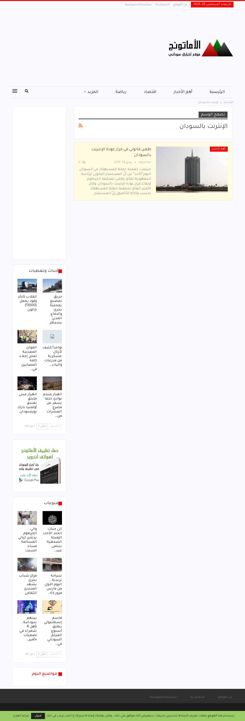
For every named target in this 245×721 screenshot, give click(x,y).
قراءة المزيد (21, 716)
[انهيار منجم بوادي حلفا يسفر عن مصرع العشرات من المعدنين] (52, 383)
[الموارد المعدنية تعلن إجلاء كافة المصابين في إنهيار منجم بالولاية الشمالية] (27, 337)
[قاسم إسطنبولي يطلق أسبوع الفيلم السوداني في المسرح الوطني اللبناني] (52, 607)
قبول (38, 716)
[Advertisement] (85, 47)
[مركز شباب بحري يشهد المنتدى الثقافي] (27, 565)
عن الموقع (180, 4)
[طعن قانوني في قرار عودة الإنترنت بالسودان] (192, 170)
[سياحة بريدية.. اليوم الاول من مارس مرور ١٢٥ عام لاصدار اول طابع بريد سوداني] (52, 565)
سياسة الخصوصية (138, 4)
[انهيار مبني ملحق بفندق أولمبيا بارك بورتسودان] (27, 383)
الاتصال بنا (162, 4)
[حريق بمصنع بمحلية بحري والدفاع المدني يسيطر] (52, 285)
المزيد (92, 92)
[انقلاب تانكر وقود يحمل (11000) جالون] (27, 285)
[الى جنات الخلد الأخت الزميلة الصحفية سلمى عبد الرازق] (52, 518)
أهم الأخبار (183, 92)
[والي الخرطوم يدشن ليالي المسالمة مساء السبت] (27, 518)
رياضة (121, 92)
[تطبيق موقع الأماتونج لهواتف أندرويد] (39, 466)
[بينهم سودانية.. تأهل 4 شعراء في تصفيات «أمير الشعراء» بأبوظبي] (27, 607)
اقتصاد (150, 92)
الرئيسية (217, 92)
